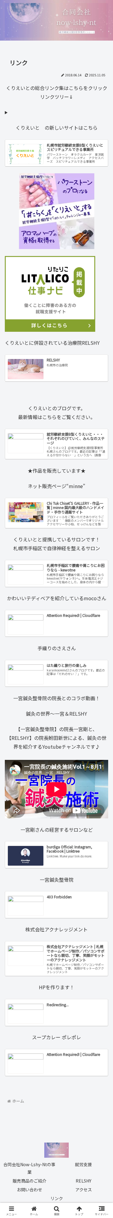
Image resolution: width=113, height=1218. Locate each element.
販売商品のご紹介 (29, 1181)
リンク (56, 1198)
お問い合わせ (29, 1189)
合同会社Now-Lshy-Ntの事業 (29, 1168)
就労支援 (83, 1164)
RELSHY (83, 1181)
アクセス (83, 1189)
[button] (101, 933)
